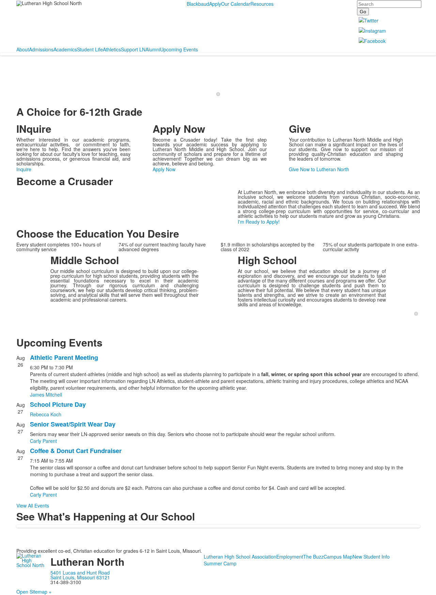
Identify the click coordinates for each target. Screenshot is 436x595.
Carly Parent (43, 440)
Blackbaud (198, 3)
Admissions (41, 49)
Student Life (90, 49)
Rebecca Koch (45, 414)
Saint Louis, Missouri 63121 (80, 577)
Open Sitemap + (33, 591)
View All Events (32, 505)
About (22, 49)
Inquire (23, 169)
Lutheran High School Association (240, 556)
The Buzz (313, 556)
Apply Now (164, 169)
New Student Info (371, 556)
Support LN (133, 49)
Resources (262, 3)
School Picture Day (58, 404)
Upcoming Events (179, 49)
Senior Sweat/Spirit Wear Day (72, 424)
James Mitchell (46, 394)
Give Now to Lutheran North (319, 169)
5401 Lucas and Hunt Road (80, 572)
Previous (17, 82)
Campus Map (338, 556)
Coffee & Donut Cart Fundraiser (76, 450)
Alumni (152, 49)
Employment (289, 556)
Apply (215, 3)
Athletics (112, 49)
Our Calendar (235, 3)
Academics (65, 49)
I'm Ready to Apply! (259, 221)
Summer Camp (220, 563)
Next (418, 82)
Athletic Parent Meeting (64, 357)
